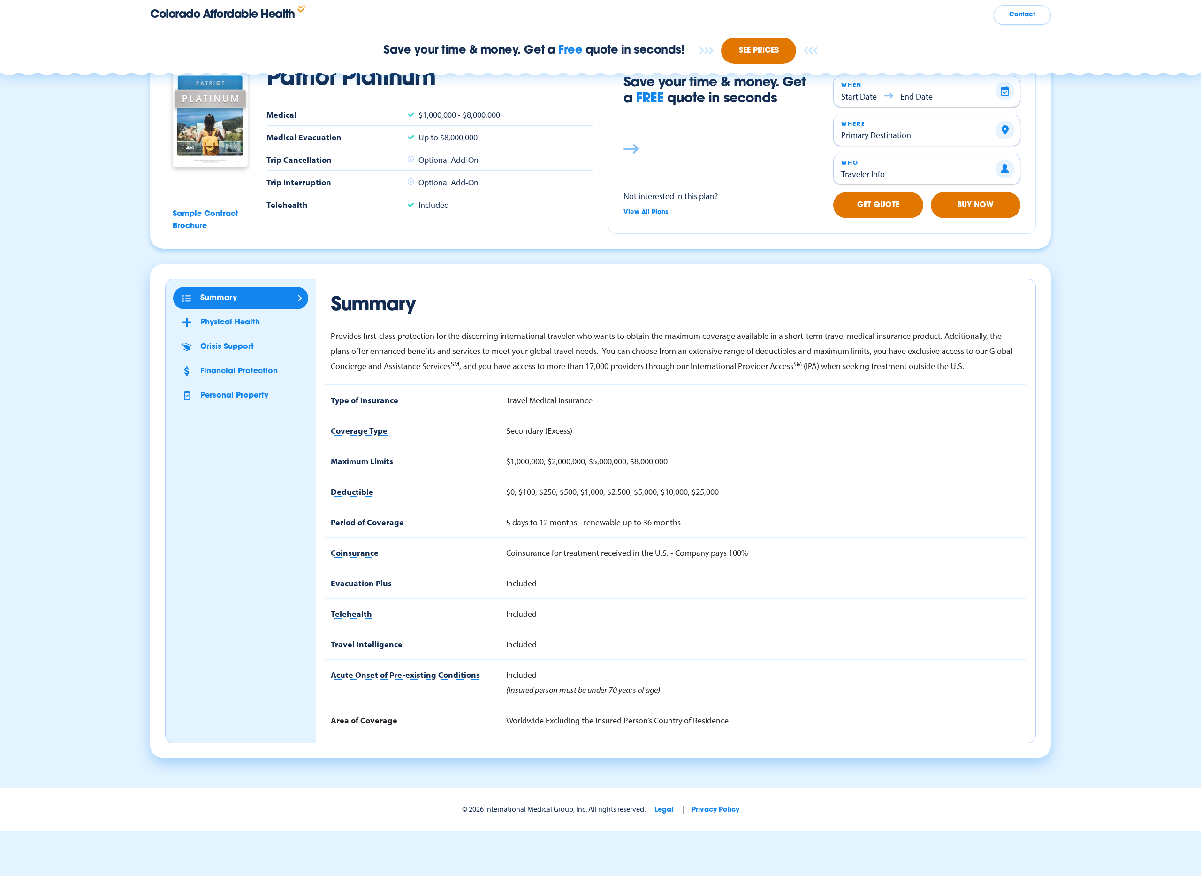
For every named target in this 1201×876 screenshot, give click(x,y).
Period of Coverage (367, 522)
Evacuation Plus (361, 583)
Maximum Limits (362, 461)
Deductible (352, 491)
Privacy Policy (715, 810)
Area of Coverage (364, 720)
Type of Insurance (364, 400)
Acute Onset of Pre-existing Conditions (405, 674)
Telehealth (351, 613)
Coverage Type (359, 430)
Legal (663, 810)
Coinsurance (355, 552)
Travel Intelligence (367, 644)
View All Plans (646, 212)
